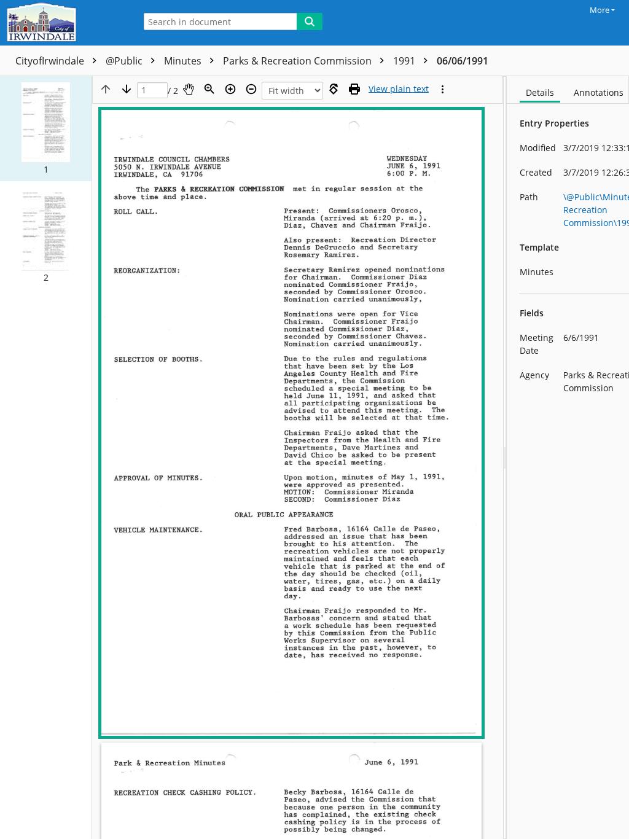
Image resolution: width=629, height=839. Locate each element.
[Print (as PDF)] (354, 89)
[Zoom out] (251, 89)
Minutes (184, 61)
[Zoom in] (230, 89)
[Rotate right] (333, 89)
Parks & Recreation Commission (298, 61)
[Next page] (126, 89)
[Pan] (188, 89)
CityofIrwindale (51, 61)
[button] (46, 128)
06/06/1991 (462, 61)
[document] (568, 457)
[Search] (309, 21)
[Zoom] (209, 89)
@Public (125, 61)
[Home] (64, 22)
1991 (405, 61)
